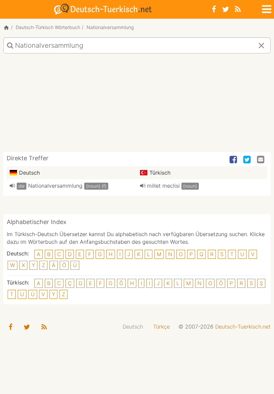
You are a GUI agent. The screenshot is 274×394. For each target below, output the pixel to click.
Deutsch (133, 326)
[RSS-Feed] (238, 9)
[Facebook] (214, 9)
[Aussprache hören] (12, 185)
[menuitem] (133, 327)
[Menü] (266, 8)
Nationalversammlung (55, 185)
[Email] (261, 160)
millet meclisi (163, 185)
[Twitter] (225, 9)
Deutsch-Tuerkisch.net (243, 326)
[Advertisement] (137, 105)
